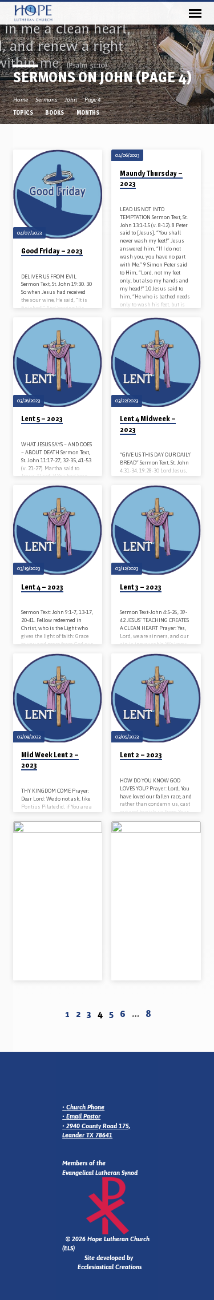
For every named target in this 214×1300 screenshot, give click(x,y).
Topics (23, 112)
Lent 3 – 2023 (140, 587)
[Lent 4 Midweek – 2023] (156, 362)
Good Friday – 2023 (52, 251)
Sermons (46, 99)
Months (88, 112)
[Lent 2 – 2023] (156, 698)
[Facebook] (95, 1079)
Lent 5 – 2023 (42, 418)
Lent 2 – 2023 (141, 754)
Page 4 (92, 99)
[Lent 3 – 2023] (156, 530)
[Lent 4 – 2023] (58, 530)
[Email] (67, 1079)
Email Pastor (83, 1116)
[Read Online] (23, 265)
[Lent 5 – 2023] (58, 362)
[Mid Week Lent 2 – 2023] (58, 698)
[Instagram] (81, 1079)
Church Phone (85, 1107)
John (70, 99)
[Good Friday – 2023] (58, 194)
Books (55, 112)
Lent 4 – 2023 (42, 587)
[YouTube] (108, 1079)
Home (20, 99)
